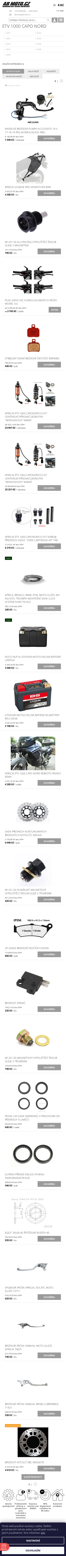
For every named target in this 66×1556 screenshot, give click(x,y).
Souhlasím (33, 1550)
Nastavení (33, 1540)
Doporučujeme (13, 71)
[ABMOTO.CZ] (16, 4)
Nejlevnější (33, 71)
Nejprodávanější (14, 76)
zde (43, 1532)
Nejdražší (51, 71)
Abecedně (34, 76)
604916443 (33, 11)
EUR (62, 11)
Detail (54, 309)
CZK (58, 11)
